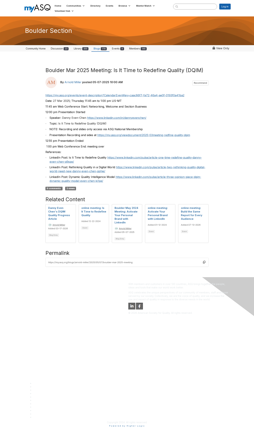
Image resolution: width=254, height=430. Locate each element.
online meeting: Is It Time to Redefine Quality (93, 211)
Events (117, 48)
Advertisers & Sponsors (46, 410)
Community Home (36, 48)
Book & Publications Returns (49, 400)
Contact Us (39, 403)
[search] (176, 6)
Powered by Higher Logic (127, 426)
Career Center (41, 390)
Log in (225, 6)
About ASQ (39, 383)
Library (80, 48)
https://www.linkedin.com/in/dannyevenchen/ (116, 117)
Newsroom (39, 417)
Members (137, 48)
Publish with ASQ (42, 393)
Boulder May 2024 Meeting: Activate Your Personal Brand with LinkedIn (126, 215)
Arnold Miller (73, 82)
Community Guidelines (45, 396)
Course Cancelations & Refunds (51, 406)
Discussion (59, 48)
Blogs (100, 48)
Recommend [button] (200, 83)
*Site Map (39, 413)
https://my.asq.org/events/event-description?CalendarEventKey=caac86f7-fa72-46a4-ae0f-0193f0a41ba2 (114, 95)
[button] (76, 5)
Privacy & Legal (42, 386)
